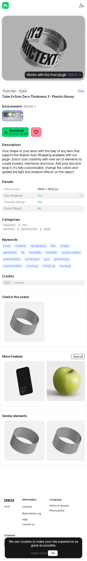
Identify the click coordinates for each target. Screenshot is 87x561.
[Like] (36, 132)
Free (81, 91)
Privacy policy (56, 510)
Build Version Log (31, 513)
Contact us (28, 524)
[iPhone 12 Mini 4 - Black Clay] (24, 381)
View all (78, 356)
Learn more (38, 553)
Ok (53, 553)
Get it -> (75, 75)
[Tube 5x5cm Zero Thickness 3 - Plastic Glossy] (24, 322)
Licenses (27, 506)
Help (25, 519)
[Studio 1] (12, 116)
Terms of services (59, 505)
